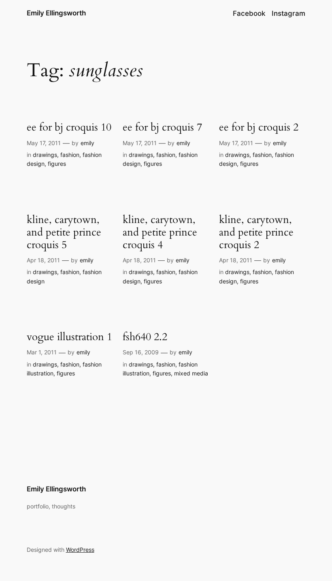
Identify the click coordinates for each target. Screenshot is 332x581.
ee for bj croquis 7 (162, 127)
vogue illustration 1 (69, 336)
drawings (45, 154)
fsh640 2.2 (145, 336)
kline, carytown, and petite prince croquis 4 (160, 232)
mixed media (191, 373)
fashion (69, 154)
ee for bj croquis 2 (258, 127)
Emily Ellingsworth (56, 13)
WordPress (80, 549)
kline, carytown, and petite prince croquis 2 (256, 232)
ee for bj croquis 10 (69, 127)
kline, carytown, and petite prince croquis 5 (64, 232)
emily (87, 142)
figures (57, 163)
